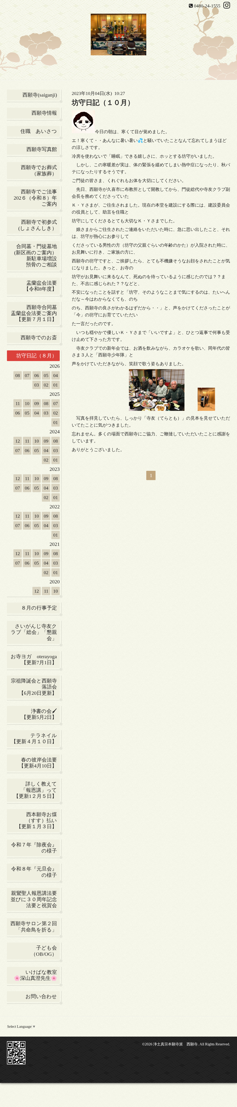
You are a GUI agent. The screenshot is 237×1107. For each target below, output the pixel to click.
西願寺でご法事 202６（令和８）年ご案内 (37, 198)
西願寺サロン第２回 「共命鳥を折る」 (35, 926)
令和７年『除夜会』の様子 (35, 848)
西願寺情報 (44, 113)
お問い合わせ (41, 996)
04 (55, 375)
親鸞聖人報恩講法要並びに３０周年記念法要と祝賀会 (34, 899)
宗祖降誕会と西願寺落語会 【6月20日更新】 (35, 687)
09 (36, 403)
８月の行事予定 (39, 608)
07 (27, 375)
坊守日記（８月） (38, 356)
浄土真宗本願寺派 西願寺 (175, 1044)
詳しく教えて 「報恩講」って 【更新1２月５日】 (37, 790)
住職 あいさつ (38, 131)
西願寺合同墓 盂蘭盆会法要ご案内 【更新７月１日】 (35, 313)
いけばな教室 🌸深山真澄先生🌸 (37, 975)
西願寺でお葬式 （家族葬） (40, 170)
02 (46, 384)
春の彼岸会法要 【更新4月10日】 (39, 763)
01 (55, 384)
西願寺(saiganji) (39, 95)
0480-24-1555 (207, 5)
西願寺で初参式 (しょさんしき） (39, 225)
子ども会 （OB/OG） (45, 951)
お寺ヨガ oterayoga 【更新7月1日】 (35, 659)
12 (17, 440)
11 (18, 403)
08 (17, 375)
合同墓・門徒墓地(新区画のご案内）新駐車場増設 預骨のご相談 (37, 255)
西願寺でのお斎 (40, 337)
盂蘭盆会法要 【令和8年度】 (42, 286)
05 (46, 375)
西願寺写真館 (41, 149)
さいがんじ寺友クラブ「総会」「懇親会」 (35, 632)
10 (27, 403)
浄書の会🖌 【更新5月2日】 (35, 714)
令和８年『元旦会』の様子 (35, 872)
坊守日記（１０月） (103, 102)
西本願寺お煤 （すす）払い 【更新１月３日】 (38, 820)
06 (36, 375)
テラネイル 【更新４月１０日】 (35, 738)
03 (36, 384)
